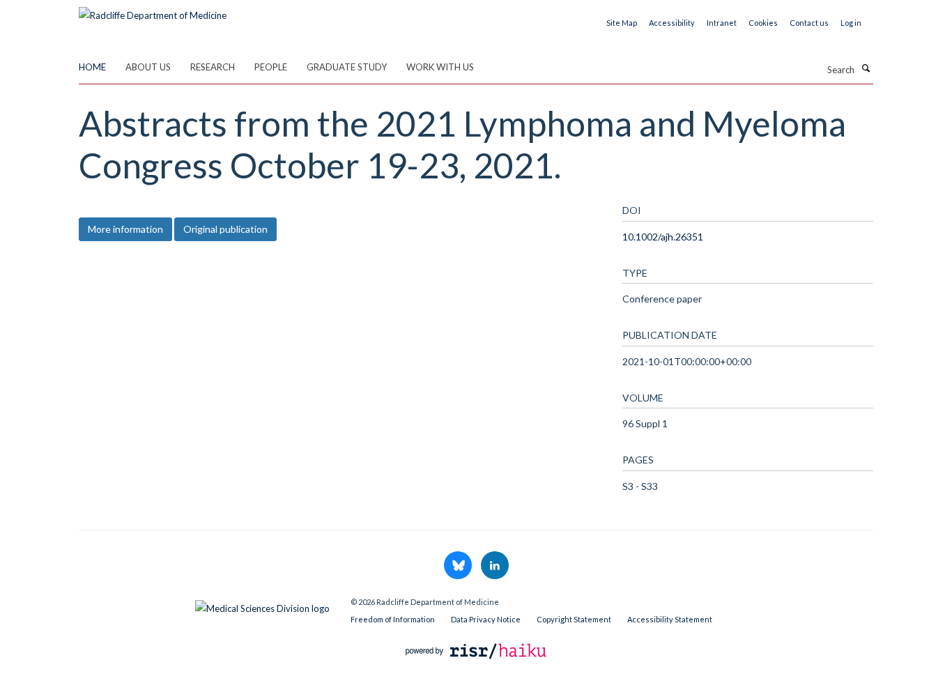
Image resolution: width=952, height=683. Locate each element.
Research (212, 66)
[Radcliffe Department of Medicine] (153, 10)
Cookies (763, 22)
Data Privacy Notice (486, 619)
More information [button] (125, 229)
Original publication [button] (225, 229)
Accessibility (672, 22)
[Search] (865, 68)
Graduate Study (347, 66)
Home (92, 66)
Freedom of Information (393, 619)
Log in (850, 22)
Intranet (722, 22)
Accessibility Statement (669, 619)
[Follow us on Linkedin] (495, 565)
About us (148, 66)
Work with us (440, 66)
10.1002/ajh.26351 (662, 237)
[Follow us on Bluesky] (459, 565)
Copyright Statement (574, 619)
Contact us (809, 22)
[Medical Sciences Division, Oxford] (204, 605)
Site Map (621, 22)
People (270, 66)
